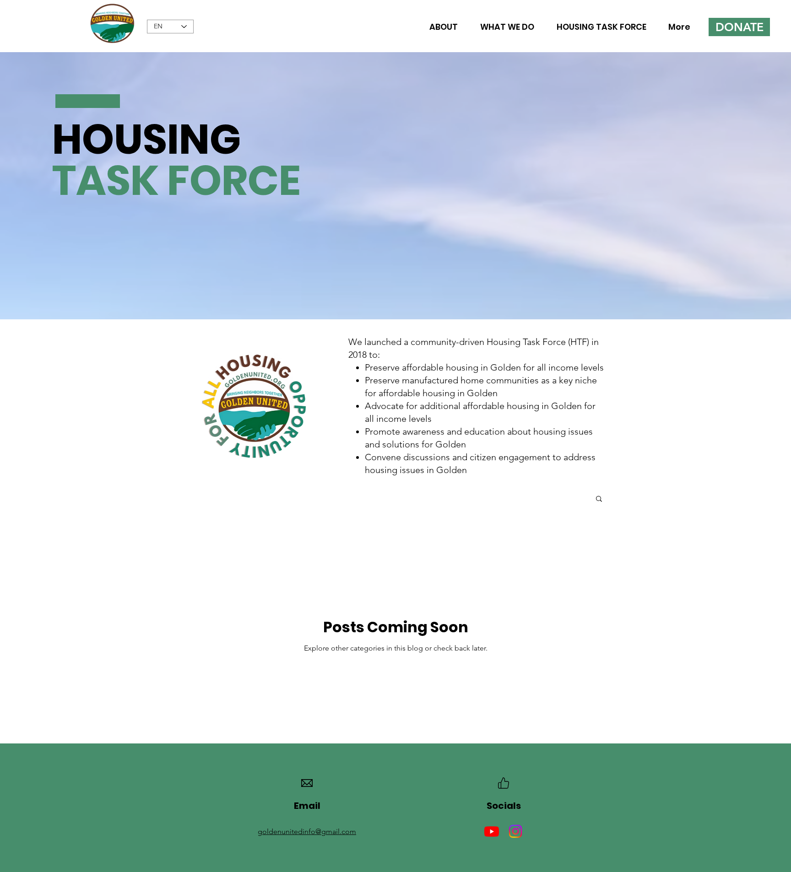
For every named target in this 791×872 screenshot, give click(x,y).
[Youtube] (491, 831)
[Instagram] (515, 831)
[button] (599, 499)
